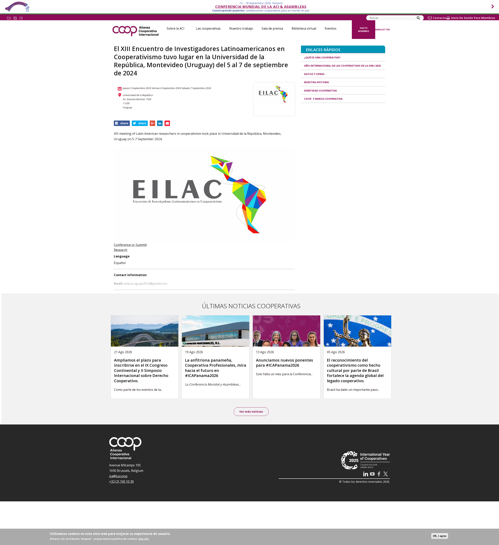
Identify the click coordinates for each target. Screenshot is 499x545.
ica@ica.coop (118, 476)
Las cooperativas (208, 28)
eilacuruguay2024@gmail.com (145, 283)
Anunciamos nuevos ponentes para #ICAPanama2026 (284, 362)
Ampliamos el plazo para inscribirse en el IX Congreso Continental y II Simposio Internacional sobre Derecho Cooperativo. (141, 370)
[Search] (418, 17)
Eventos (330, 28)
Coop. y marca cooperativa (323, 98)
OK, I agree (439, 535)
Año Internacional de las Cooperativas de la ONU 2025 (342, 65)
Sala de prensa (272, 28)
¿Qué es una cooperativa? (322, 57)
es (15, 18)
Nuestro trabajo (241, 28)
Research (120, 250)
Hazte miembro (363, 29)
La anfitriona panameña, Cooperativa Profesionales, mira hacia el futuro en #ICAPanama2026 (215, 367)
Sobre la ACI (175, 28)
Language (122, 256)
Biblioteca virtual (304, 28)
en (9, 18)
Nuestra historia (316, 82)
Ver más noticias (251, 411)
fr (21, 18)
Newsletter (382, 29)
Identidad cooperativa (320, 90)
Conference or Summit (130, 245)
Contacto (439, 18)
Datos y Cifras (314, 74)
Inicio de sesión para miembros (473, 18)
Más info (143, 539)
